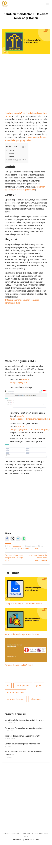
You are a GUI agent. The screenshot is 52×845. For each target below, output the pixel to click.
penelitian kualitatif (15, 699)
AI (8, 685)
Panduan (25, 548)
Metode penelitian (15, 692)
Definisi (11, 151)
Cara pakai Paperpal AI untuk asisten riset (24, 603)
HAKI (37, 548)
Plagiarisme (36, 699)
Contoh (11, 153)
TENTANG (17, 839)
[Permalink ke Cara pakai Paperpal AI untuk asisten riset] (26, 589)
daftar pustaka (22, 685)
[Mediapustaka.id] (5, 3)
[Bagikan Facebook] (7, 538)
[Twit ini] (12, 538)
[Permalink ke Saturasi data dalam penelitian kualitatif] (26, 619)
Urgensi (11, 157)
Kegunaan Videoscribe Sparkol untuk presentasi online (38, 557)
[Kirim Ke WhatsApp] (23, 538)
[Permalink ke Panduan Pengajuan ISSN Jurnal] (26, 650)
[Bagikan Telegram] (18, 538)
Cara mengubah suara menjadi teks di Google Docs (14, 557)
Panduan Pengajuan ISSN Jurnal (19, 664)
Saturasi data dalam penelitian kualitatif (22, 634)
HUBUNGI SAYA (32, 839)
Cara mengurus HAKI (17, 160)
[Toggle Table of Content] (23, 147)
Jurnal (38, 685)
